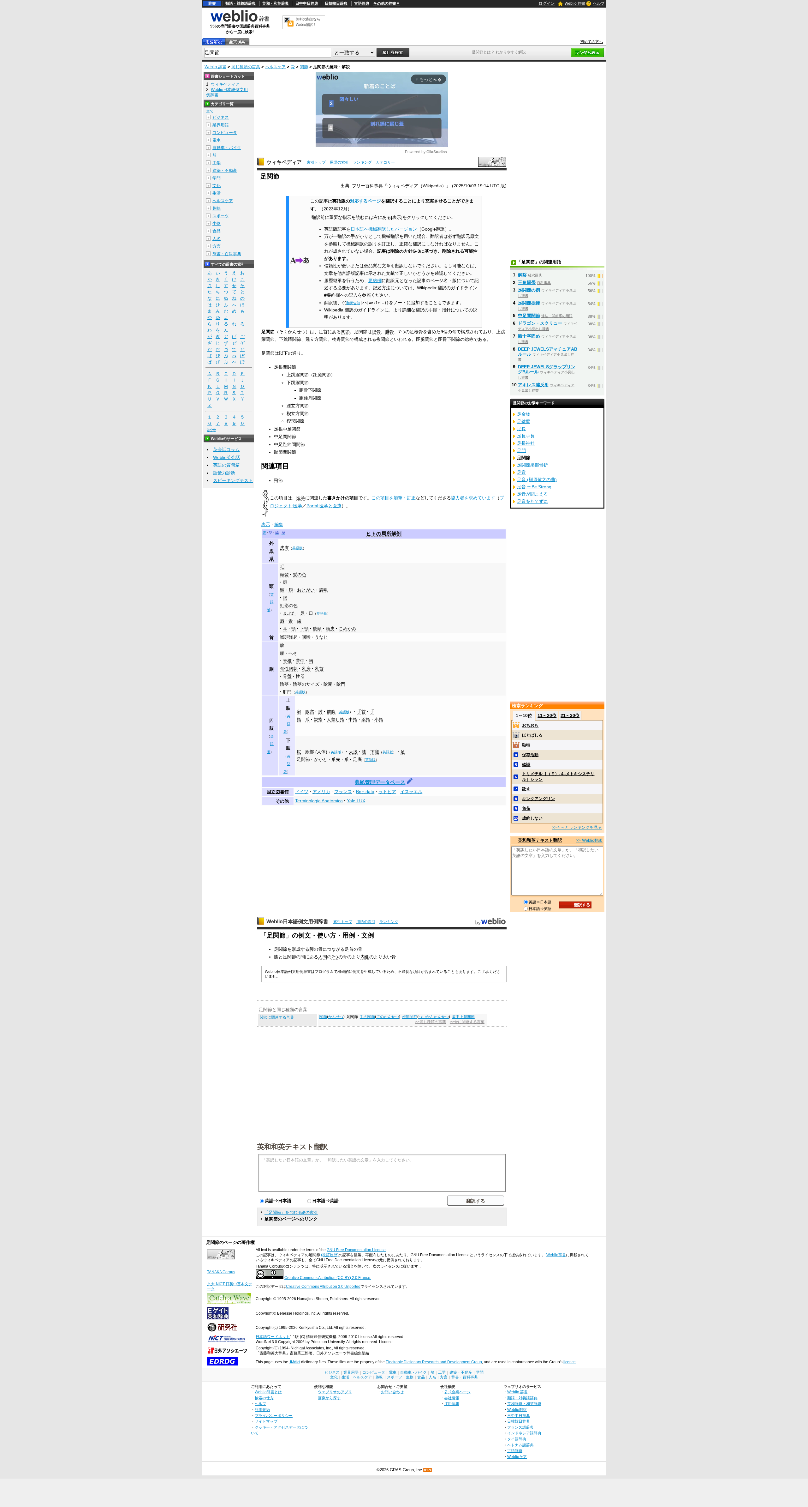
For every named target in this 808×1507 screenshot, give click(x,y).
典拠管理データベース (380, 782)
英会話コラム (226, 449)
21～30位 (570, 715)
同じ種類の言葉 (245, 66)
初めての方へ (591, 41)
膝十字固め (529, 336)
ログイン (546, 3)
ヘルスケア (275, 66)
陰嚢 (328, 684)
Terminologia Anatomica (319, 800)
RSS (427, 1470)
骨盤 (287, 676)
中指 (352, 719)
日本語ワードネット (273, 1337)
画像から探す (329, 1398)
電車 (216, 140)
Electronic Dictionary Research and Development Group (434, 1362)
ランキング (362, 162)
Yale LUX (356, 800)
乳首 (319, 668)
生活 (216, 193)
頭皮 (330, 628)
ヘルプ (598, 3)
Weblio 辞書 (575, 3)
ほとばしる (532, 735)
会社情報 (451, 1398)
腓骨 (389, 331)
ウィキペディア (284, 162)
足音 (521, 472)
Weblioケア (517, 1457)
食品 (216, 231)
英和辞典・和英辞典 (524, 1404)
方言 (216, 246)
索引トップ (316, 162)
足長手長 (526, 435)
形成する (300, 949)
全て (210, 111)
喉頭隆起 (289, 637)
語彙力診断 (224, 472)
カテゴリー (385, 162)
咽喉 (306, 637)
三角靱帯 (527, 282)
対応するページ (365, 200)
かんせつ (335, 1017)
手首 (361, 711)
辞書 (212, 3)
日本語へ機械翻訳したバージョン (384, 229)
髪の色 (299, 574)
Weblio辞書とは (268, 1392)
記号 (211, 429)
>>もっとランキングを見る (577, 827)
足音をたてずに (532, 501)
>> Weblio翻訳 (589, 840)
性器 (300, 676)
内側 (364, 956)
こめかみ (347, 628)
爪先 (335, 759)
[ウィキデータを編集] (410, 782)
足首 (349, 949)
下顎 (304, 628)
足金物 (523, 414)
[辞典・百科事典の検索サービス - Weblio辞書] (240, 20)
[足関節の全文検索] (237, 42)
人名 (216, 238)
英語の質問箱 (226, 464)
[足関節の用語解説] (213, 42)
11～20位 (547, 715)
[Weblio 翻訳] (289, 22)
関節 (304, 66)
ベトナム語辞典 (520, 1445)
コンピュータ (224, 132)
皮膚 (284, 547)
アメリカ (321, 791)
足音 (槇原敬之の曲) (537, 479)
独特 (526, 745)
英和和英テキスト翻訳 (292, 1146)
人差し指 (335, 719)
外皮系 (271, 551)
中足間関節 (529, 315)
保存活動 (530, 754)
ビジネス (220, 117)
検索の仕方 (264, 1398)
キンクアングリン (538, 798)
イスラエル (411, 791)
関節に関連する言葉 (277, 1017)
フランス (343, 791)
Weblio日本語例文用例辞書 (297, 921)
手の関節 (367, 1017)
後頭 (317, 628)
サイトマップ (266, 1421)
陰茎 (284, 684)
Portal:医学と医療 (324, 505)
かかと (320, 759)
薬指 (365, 719)
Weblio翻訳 (517, 1410)
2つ (334, 956)
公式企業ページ (457, 1392)
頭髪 (284, 574)
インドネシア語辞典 (524, 1433)
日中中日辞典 (306, 3)
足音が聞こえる (532, 494)
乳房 (306, 668)
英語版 (297, 548)
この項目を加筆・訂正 (393, 497)
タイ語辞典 (516, 1439)
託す (526, 789)
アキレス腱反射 (533, 384)
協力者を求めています (473, 497)
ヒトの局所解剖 (383, 533)
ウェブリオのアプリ (335, 1392)
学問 (216, 178)
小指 (378, 719)
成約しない (532, 818)
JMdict (294, 1362)
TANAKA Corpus (221, 1272)
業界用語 (220, 125)
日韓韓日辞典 (336, 3)
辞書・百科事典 (226, 253)
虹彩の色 (289, 605)
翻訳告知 (353, 303)
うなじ (321, 637)
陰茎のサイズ (306, 684)
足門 (521, 450)
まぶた (289, 613)
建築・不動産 (224, 170)
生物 (216, 223)
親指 (318, 719)
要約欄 (375, 280)
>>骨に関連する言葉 (467, 1022)
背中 (300, 660)
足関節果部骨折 (532, 464)
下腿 (374, 751)
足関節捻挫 (529, 302)
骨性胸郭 (289, 668)
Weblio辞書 (556, 1255)
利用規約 (262, 1410)
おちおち (530, 725)
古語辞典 (361, 3)
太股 (353, 751)
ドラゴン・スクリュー (540, 323)
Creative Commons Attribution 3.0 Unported (323, 1286)
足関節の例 (529, 289)
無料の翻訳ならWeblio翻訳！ (308, 22)
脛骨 (376, 331)
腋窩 (309, 711)
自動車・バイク (226, 147)
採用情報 (451, 1404)
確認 (526, 764)
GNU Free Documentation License (356, 1250)
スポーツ (220, 216)
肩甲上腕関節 (463, 1017)
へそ (292, 653)
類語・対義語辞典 (240, 3)
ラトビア (387, 791)
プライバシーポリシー (274, 1416)
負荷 (526, 808)
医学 (300, 497)
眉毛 (323, 590)
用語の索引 (339, 162)
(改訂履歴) (330, 1255)
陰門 (340, 684)
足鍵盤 (523, 421)
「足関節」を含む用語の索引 (291, 1212)
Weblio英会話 (226, 457)
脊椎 (287, 660)
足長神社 (526, 443)
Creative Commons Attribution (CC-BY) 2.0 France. (327, 1277)
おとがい (306, 590)
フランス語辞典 (520, 1427)
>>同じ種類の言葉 (430, 1022)
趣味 (216, 208)
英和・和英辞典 (275, 3)
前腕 (331, 711)
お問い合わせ (392, 1392)
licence (569, 1362)
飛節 (278, 480)
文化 (216, 185)
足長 (521, 428)
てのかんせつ (387, 1017)
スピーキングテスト (233, 480)
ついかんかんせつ (434, 1017)
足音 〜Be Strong (534, 486)
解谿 (522, 274)
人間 (322, 956)
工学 (216, 162)
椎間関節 (409, 1017)
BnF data (365, 791)
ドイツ (301, 791)
